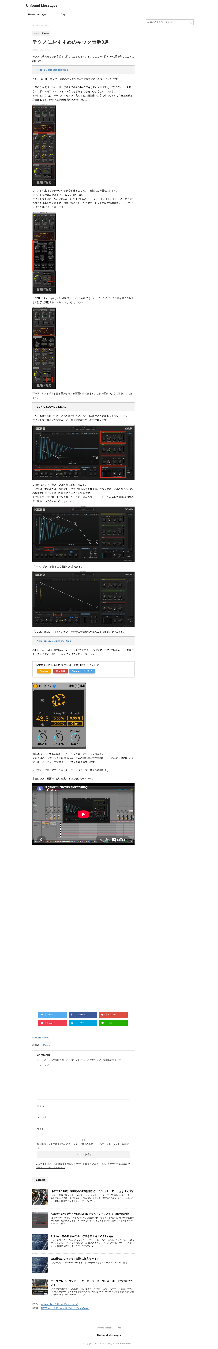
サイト (40, 1128)
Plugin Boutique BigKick (52, 69)
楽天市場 (60, 671)
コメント (43, 1065)
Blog (63, 14)
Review (45, 1038)
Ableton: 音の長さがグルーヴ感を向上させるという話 (82, 1236)
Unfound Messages (41, 5)
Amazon (44, 671)
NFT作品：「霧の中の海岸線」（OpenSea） (65, 1308)
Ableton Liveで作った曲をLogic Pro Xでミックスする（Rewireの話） (91, 1213)
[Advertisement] (83, 925)
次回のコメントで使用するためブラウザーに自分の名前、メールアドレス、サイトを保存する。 (83, 1146)
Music (38, 1038)
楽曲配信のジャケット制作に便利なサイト (75, 1258)
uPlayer (46, 1045)
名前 (41, 1106)
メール (42, 1117)
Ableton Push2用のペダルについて (59, 1304)
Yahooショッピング (82, 671)
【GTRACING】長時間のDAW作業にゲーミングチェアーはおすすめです (92, 1191)
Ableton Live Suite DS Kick (54, 641)
